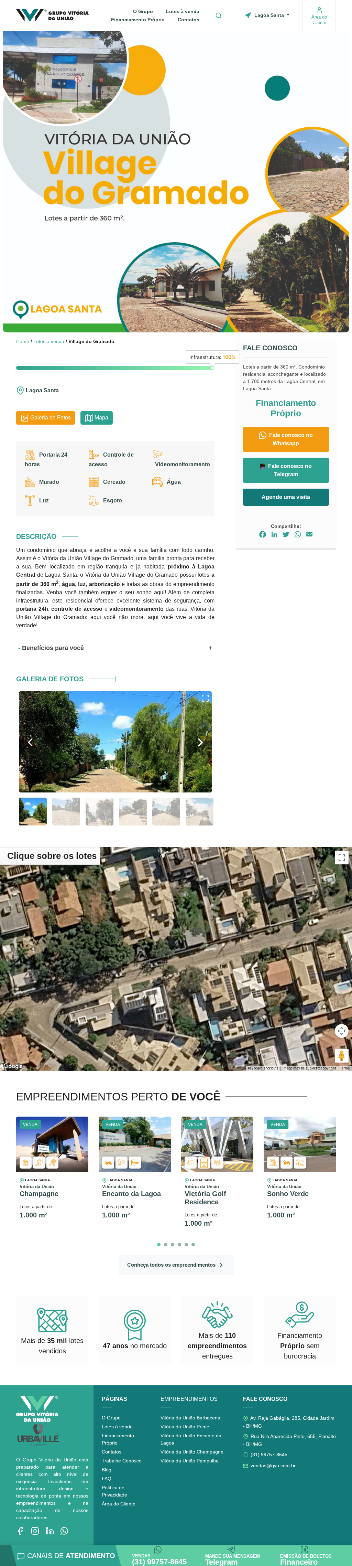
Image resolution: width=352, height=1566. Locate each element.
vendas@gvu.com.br (272, 1465)
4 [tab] (179, 1244)
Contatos (188, 19)
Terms (345, 1068)
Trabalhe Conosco (122, 1460)
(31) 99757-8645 (268, 1454)
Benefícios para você (53, 647)
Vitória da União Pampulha (190, 1460)
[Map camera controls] (342, 1031)
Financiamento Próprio (138, 19)
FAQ (106, 1478)
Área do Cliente (118, 1503)
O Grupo (143, 11)
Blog (106, 1469)
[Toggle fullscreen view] (342, 857)
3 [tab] (172, 1244)
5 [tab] (186, 1244)
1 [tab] (159, 1244)
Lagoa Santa (269, 15)
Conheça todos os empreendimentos (172, 1265)
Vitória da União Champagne (192, 1452)
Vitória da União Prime (185, 1426)
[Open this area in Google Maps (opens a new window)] (13, 1066)
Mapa (100, 417)
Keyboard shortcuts (263, 1068)
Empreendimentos (189, 1399)
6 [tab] (193, 1244)
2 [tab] (165, 1244)
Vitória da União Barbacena (190, 1417)
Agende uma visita (286, 497)
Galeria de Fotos (50, 417)
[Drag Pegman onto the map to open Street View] (342, 1056)
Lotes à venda (182, 11)
